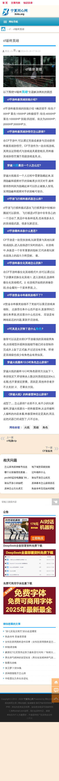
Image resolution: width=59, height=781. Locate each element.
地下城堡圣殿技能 (41, 466)
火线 (15, 165)
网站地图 (22, 702)
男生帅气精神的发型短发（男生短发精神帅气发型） (30, 657)
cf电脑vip (12, 440)
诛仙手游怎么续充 (41, 477)
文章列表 (15, 2)
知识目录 (28, 2)
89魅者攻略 (11, 646)
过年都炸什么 (38, 472)
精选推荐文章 (11, 702)
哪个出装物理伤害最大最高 (17, 472)
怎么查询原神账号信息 (15, 466)
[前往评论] (55, 690)
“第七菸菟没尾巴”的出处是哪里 (21, 631)
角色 (39, 328)
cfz (11, 51)
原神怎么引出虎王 (13, 488)
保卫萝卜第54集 (13, 667)
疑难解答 (31, 702)
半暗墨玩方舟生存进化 (16, 678)
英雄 (25, 92)
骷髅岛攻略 (11, 662)
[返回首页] (55, 682)
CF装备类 (47, 450)
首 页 (5, 2)
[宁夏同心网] (29, 11)
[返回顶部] (55, 698)
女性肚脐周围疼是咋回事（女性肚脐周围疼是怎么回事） (30, 641)
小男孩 (29, 718)
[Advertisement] (29, 751)
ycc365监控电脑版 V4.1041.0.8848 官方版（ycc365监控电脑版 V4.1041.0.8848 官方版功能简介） (17, 477)
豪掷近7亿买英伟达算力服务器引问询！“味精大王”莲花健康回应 (30, 652)
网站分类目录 (51, 698)
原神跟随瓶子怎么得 (15, 673)
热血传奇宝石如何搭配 (43, 488)
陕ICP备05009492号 (45, 702)
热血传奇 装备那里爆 (15, 636)
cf (10, 29)
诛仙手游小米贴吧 (13, 483)
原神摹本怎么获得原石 (43, 483)
